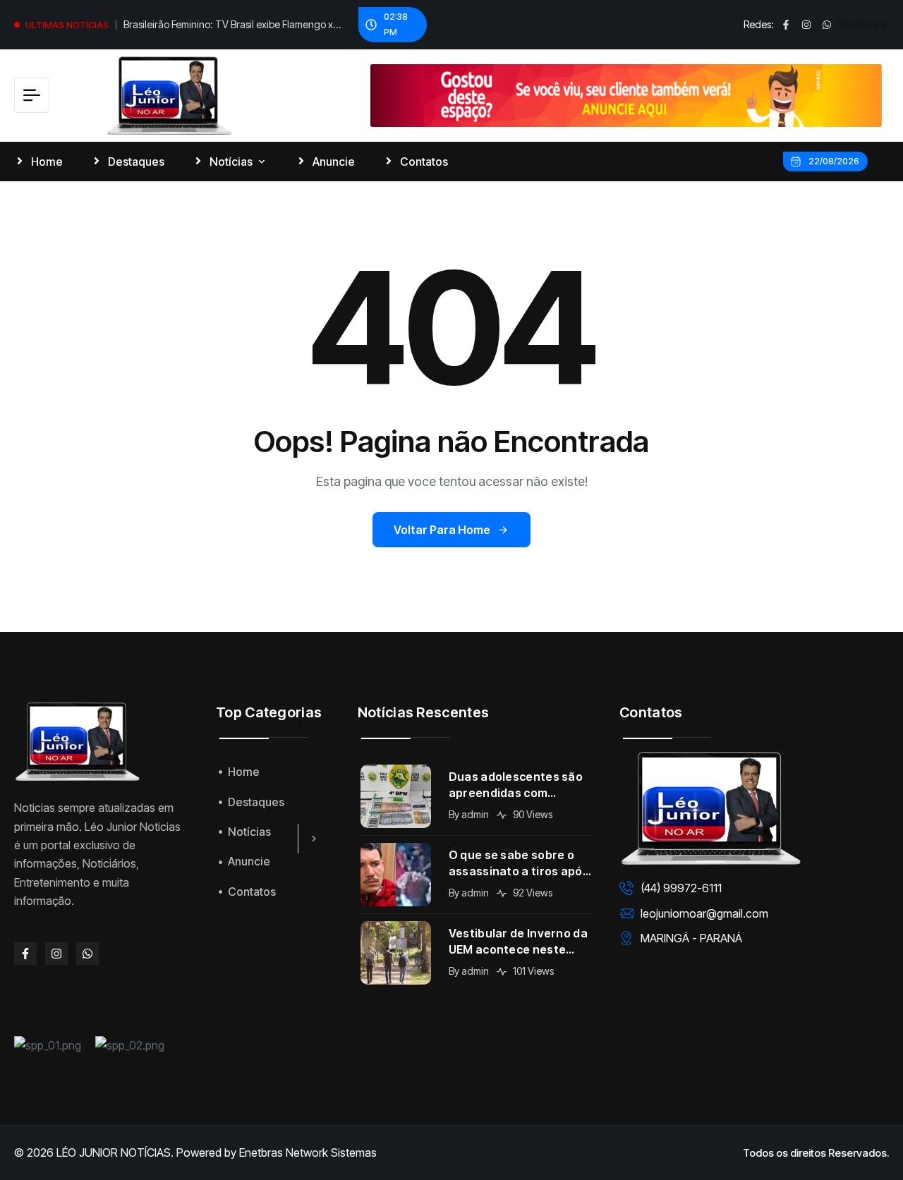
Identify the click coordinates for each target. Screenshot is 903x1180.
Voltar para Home (442, 530)
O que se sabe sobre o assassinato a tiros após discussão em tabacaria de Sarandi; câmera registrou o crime (519, 864)
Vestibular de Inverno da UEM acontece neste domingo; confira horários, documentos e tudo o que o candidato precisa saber (518, 942)
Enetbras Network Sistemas (308, 1152)
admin (475, 814)
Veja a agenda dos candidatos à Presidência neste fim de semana (221, 27)
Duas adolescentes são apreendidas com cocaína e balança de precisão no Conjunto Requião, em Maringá (516, 785)
